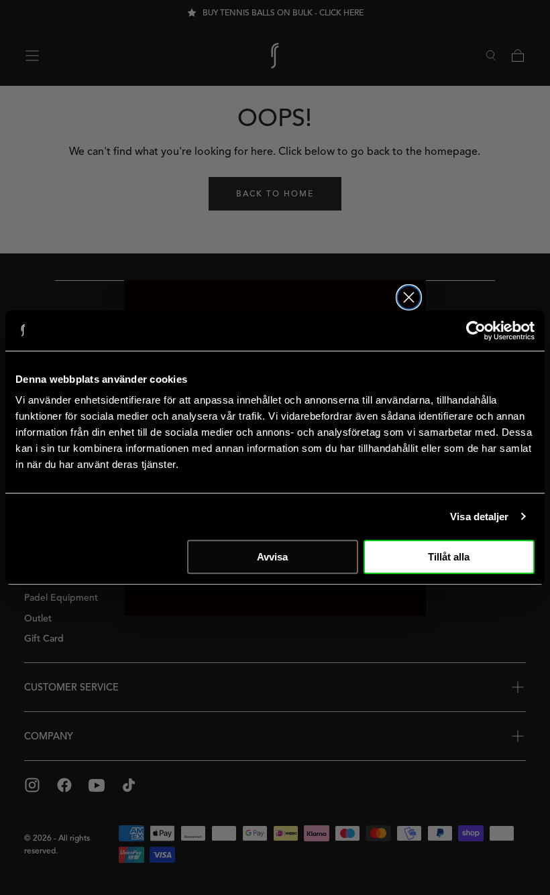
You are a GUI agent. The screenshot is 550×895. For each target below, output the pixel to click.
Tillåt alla (449, 556)
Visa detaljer (479, 516)
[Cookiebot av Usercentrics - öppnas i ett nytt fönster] (476, 330)
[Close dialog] (409, 297)
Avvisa (272, 556)
